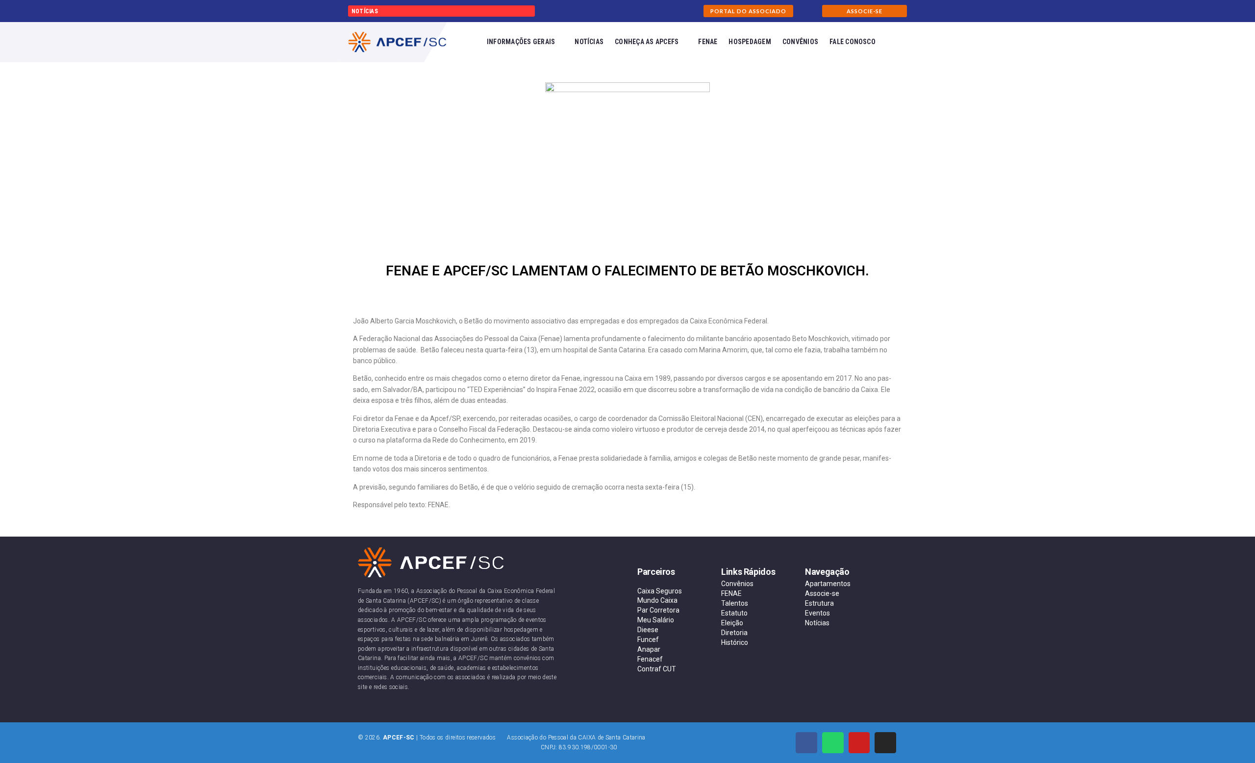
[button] (748, 11)
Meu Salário (655, 620)
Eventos (817, 613)
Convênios (737, 584)
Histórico (734, 642)
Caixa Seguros (659, 591)
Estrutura (819, 603)
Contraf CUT (656, 669)
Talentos (734, 603)
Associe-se (822, 593)
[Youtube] (859, 743)
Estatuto (734, 613)
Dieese (647, 630)
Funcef (648, 639)
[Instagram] (885, 743)
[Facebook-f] (806, 743)
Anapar (648, 649)
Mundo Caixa (657, 600)
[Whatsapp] (833, 743)
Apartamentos (828, 584)
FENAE (731, 593)
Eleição (732, 623)
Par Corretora (658, 610)
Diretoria (734, 633)
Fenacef (650, 659)
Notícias (817, 623)
